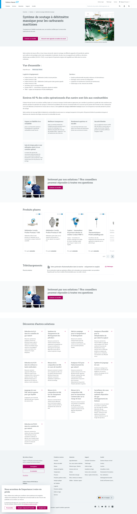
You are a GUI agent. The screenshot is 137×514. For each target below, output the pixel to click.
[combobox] (125, 2)
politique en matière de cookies (30, 504)
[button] (30, 38)
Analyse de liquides (58, 469)
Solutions (31, 12)
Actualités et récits (104, 469)
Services (56, 494)
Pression (56, 474)
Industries (25, 12)
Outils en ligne (101, 2)
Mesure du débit (58, 463)
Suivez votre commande (90, 472)
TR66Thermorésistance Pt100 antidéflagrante (96, 232)
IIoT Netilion (57, 483)
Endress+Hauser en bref (106, 460)
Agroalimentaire (73, 460)
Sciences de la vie (73, 469)
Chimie (71, 472)
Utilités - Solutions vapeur (75, 480)
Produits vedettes (58, 489)
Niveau (55, 466)
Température (57, 472)
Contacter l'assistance (90, 460)
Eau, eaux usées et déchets (75, 463)
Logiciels (56, 486)
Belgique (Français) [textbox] (125, 2)
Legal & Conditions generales (63, 507)
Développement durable (106, 477)
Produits (56, 460)
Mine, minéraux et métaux (75, 477)
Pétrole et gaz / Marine (75, 466)
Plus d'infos (25, 475)
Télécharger (108, 2)
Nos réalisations (104, 474)
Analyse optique (58, 480)
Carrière (102, 466)
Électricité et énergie (74, 474)
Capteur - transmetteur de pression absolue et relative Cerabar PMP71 (75, 232)
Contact (115, 2)
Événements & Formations (106, 472)
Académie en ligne (89, 469)
